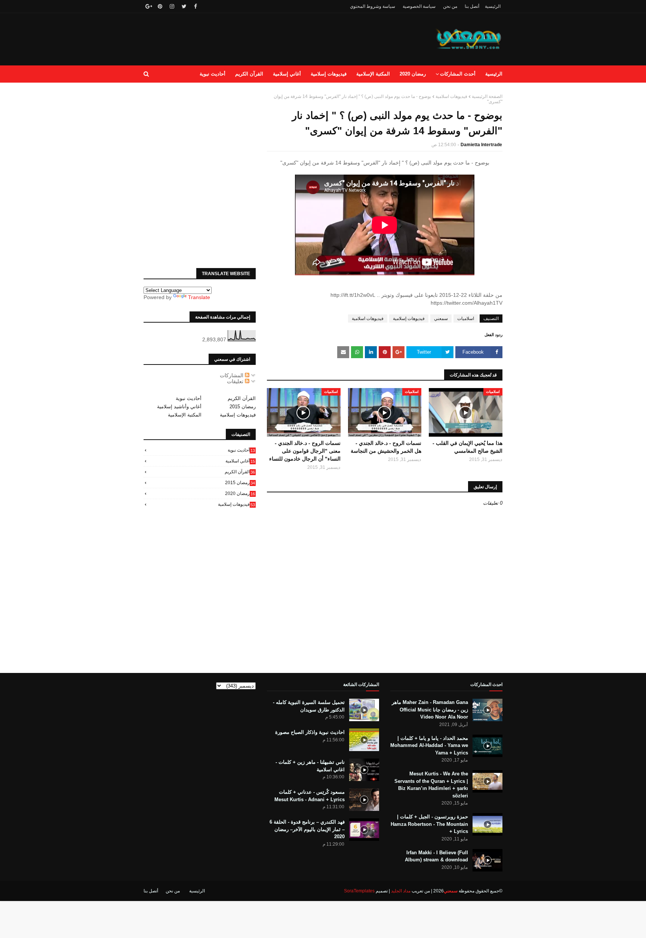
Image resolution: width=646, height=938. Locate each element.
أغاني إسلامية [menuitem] (287, 74)
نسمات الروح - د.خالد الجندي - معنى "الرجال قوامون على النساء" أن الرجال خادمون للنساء (305, 451)
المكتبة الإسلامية (185, 415)
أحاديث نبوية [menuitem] (212, 74)
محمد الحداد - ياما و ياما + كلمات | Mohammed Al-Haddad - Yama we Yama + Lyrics (429, 745)
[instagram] (172, 6)
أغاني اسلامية (240, 461)
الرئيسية (493, 6)
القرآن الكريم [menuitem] (249, 74)
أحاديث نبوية (189, 398)
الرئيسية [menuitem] (493, 74)
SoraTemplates (359, 891)
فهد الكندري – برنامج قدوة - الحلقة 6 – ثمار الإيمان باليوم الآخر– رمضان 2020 (307, 829)
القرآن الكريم (242, 398)
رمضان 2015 (243, 406)
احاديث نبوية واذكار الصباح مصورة (310, 732)
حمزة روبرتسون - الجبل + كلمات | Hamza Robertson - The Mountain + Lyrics (429, 824)
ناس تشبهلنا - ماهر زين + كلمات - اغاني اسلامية (310, 765)
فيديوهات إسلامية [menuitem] (329, 74)
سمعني (441, 318)
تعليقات (236, 381)
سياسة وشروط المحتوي (372, 6)
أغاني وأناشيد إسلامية (179, 406)
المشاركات (232, 375)
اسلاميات (465, 318)
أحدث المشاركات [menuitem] (458, 74)
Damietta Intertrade (481, 144)
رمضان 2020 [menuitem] (413, 74)
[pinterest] (160, 6)
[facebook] (195, 6)
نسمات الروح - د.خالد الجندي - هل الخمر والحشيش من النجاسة (386, 447)
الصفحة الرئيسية (487, 96)
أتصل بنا (472, 6)
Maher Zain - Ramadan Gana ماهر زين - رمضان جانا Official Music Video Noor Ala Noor (430, 709)
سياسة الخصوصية (419, 6)
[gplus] (148, 6)
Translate (199, 297)
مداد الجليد (400, 891)
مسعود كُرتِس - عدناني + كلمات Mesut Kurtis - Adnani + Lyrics (309, 795)
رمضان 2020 (240, 493)
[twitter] (184, 6)
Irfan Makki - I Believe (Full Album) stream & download (436, 856)
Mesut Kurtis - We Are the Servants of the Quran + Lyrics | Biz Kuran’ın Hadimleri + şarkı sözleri (431, 785)
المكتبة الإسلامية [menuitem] (373, 74)
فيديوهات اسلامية (451, 96)
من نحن (450, 6)
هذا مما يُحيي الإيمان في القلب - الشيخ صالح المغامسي (467, 447)
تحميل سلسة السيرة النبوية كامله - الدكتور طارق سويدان (309, 706)
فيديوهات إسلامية (409, 318)
